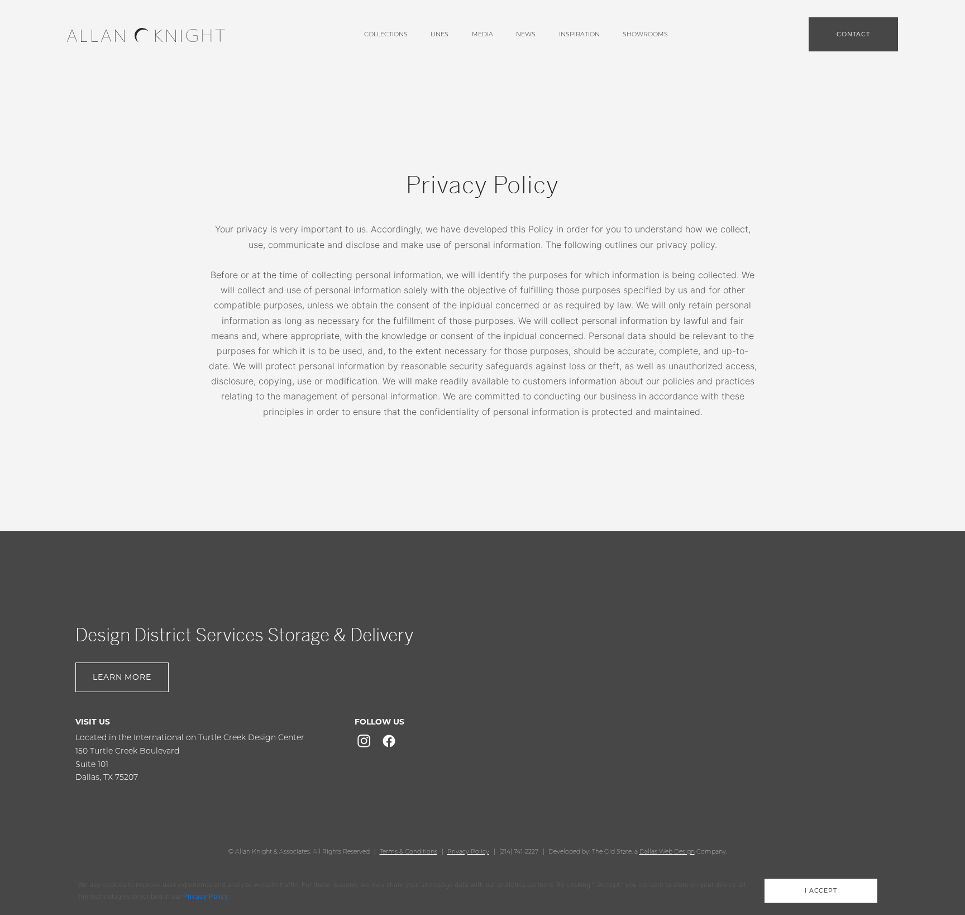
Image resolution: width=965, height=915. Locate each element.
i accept (821, 890)
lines (439, 34)
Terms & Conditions (408, 851)
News (526, 34)
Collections (386, 34)
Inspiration (579, 34)
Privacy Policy (468, 851)
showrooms (645, 34)
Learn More (122, 677)
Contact (853, 34)
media (482, 34)
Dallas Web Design (667, 851)
